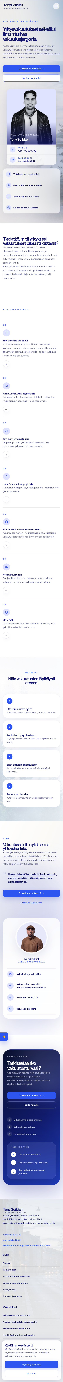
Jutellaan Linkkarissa (31, 902)
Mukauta (31, 1373)
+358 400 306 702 (12, 1234)
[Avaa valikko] (56, 6)
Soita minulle (31, 1104)
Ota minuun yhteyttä (31, 68)
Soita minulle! (33, 78)
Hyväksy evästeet (31, 1364)
